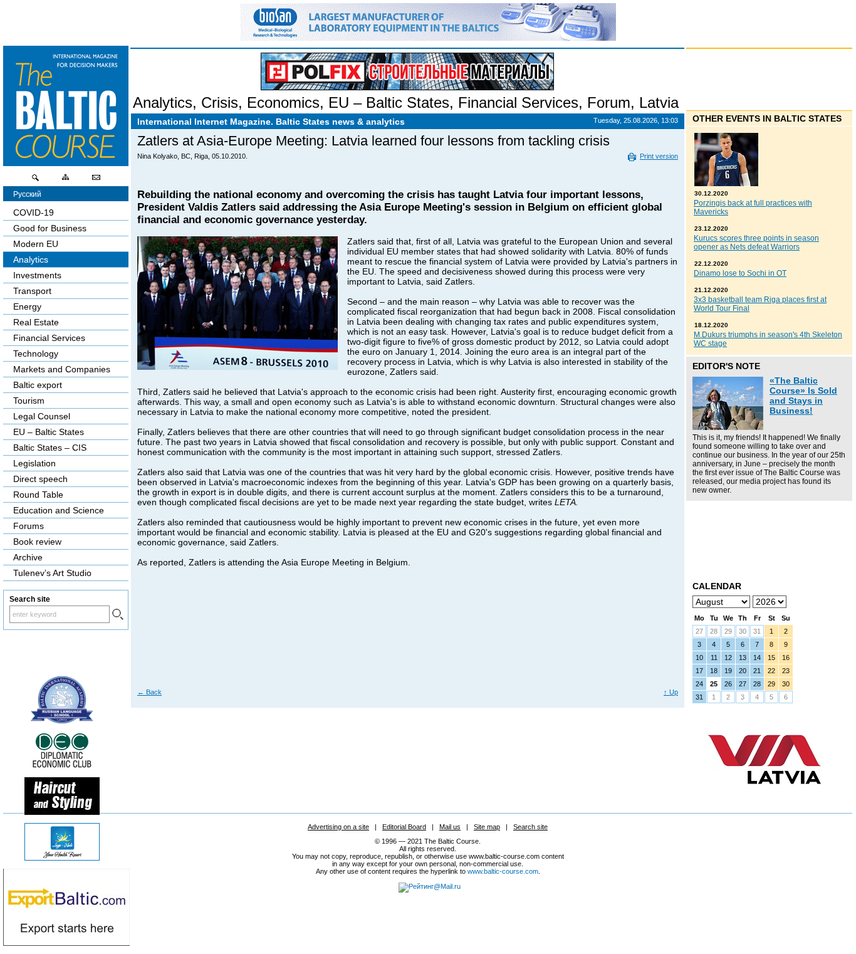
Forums (28, 526)
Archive (28, 557)
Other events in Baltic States (767, 118)
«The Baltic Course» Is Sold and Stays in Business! (803, 395)
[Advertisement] (406, 642)
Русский (27, 194)
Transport (32, 291)
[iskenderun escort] (62, 812)
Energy (27, 306)
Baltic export (37, 385)
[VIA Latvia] (764, 796)
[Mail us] (96, 181)
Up (671, 692)
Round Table (38, 495)
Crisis (219, 102)
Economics (283, 102)
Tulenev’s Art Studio (52, 573)
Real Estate (36, 322)
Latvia (659, 102)
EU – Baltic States (388, 102)
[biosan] (428, 38)
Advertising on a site (338, 827)
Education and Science (58, 510)
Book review (37, 542)
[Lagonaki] (62, 857)
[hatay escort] (66, 943)
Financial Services (518, 102)
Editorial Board (404, 827)
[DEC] (62, 766)
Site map (487, 827)
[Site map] (66, 181)
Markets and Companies (61, 369)
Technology (35, 354)
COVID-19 (33, 212)
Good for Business (49, 228)
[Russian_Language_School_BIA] (62, 720)
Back (149, 692)
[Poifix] (407, 71)
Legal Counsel (41, 416)
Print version (659, 156)
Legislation (34, 463)
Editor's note (726, 366)
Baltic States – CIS (49, 448)
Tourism (28, 401)
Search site (530, 827)
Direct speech (40, 479)
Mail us (450, 827)
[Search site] (36, 181)
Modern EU (35, 244)
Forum (608, 102)
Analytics (162, 102)
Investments (37, 275)
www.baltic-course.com (502, 871)
